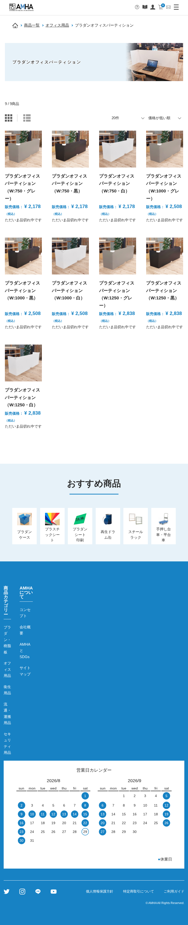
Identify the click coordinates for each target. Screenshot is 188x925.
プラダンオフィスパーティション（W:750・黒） (69, 183)
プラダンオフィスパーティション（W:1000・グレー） (163, 187)
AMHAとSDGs (25, 650)
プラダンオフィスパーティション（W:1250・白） (22, 397)
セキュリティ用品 (7, 743)
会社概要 (25, 630)
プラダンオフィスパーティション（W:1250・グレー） (116, 294)
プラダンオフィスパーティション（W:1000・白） (69, 290)
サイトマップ (25, 671)
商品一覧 (32, 25)
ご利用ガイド (174, 891)
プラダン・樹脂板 (7, 639)
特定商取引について (138, 891)
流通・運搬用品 (7, 713)
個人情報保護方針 (99, 891)
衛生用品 (7, 690)
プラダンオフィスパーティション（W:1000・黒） (22, 290)
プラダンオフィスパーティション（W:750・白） (116, 183)
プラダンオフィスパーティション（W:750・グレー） (22, 187)
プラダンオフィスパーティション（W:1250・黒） (163, 290)
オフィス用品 (57, 25)
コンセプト (25, 613)
